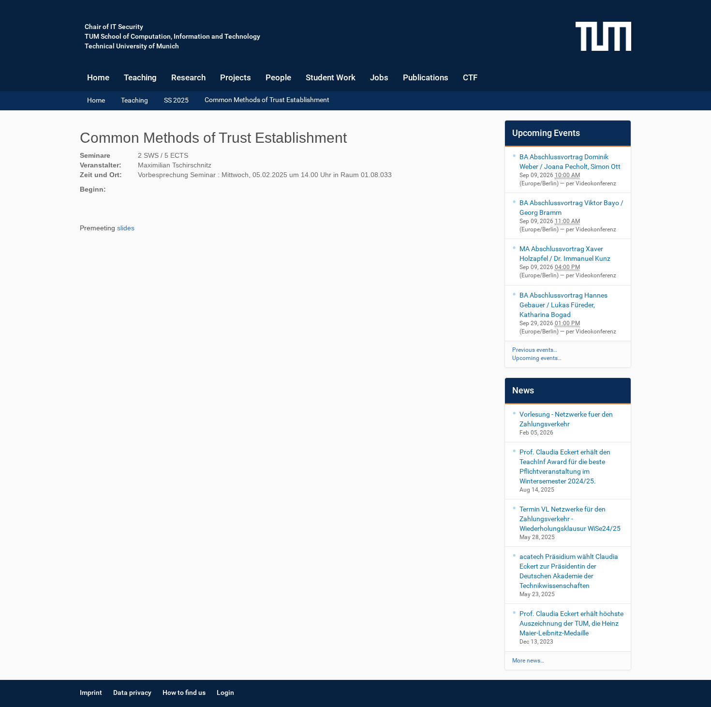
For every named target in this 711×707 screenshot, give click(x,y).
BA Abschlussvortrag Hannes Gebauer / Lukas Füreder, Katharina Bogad (563, 304)
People (278, 77)
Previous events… (534, 349)
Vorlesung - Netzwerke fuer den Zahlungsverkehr (566, 419)
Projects (235, 77)
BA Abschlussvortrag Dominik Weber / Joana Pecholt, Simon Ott (570, 161)
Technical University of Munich (132, 46)
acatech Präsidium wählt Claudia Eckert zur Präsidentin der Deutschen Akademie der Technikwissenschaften (568, 571)
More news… (528, 660)
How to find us (184, 692)
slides (125, 228)
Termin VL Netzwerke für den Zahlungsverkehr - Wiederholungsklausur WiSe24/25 (570, 518)
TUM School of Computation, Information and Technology (172, 36)
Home (98, 77)
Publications (425, 77)
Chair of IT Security (114, 26)
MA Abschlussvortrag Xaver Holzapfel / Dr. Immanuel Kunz (564, 253)
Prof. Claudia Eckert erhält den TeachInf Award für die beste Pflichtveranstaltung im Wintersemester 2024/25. (564, 466)
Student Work (331, 77)
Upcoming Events (546, 133)
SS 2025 (176, 100)
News (523, 390)
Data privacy (132, 692)
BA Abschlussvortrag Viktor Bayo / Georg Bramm (571, 207)
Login (225, 692)
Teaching (140, 77)
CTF (470, 77)
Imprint (91, 692)
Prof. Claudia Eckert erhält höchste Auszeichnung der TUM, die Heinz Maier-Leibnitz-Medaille (571, 623)
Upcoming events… (537, 358)
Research (188, 77)
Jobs (379, 77)
